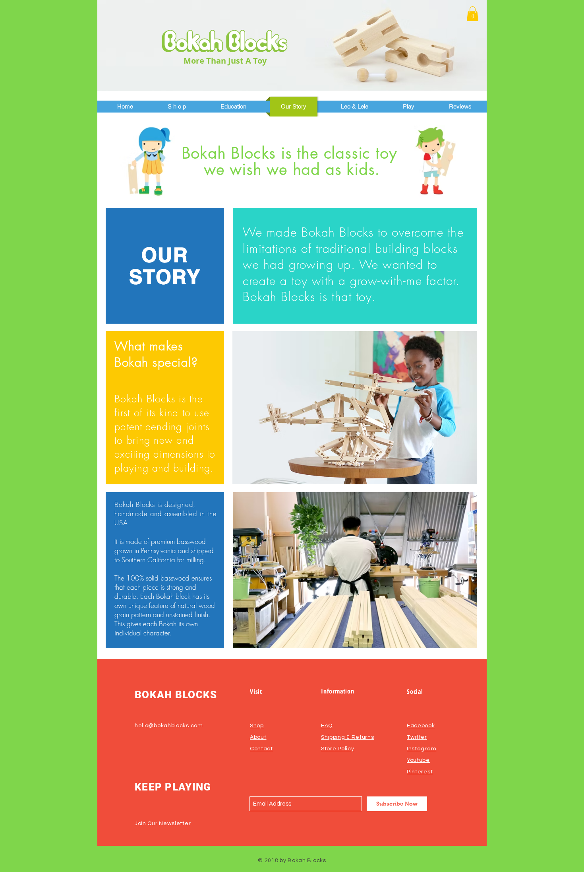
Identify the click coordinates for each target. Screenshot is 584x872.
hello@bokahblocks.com (169, 725)
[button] (472, 13)
